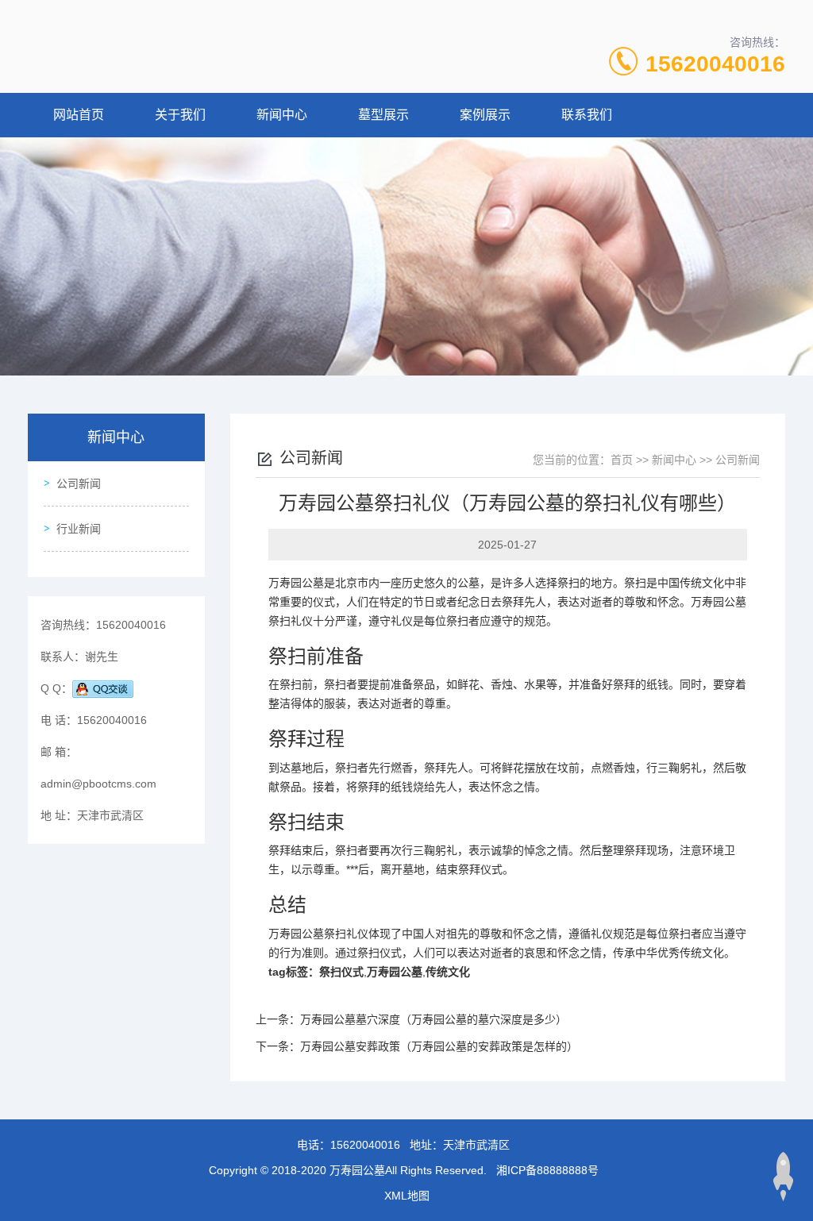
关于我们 (180, 114)
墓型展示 (383, 114)
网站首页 (78, 114)
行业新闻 (78, 528)
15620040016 (715, 64)
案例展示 (485, 114)
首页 (622, 459)
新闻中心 (281, 114)
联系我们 (586, 114)
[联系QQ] (102, 688)
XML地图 (407, 1195)
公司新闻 (78, 483)
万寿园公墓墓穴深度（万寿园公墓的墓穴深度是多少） (433, 1019)
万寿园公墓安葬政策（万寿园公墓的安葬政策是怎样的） (439, 1046)
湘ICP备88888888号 (547, 1170)
